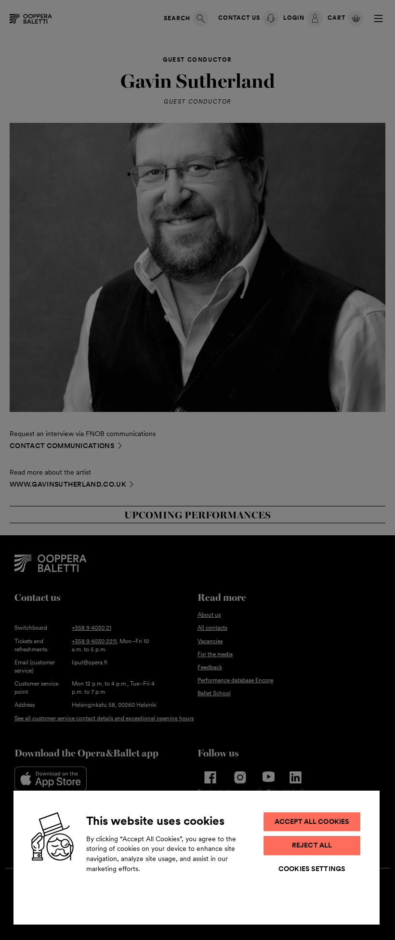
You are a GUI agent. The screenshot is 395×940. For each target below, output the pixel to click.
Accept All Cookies (312, 821)
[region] (196, 857)
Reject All (312, 845)
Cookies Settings (311, 869)
